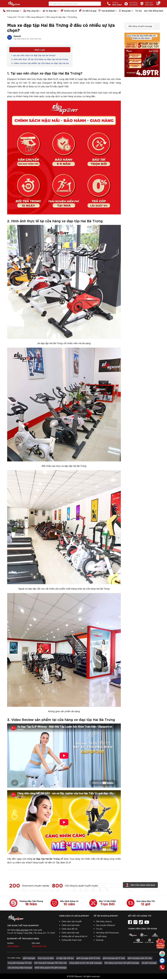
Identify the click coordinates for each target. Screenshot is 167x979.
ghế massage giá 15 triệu (114, 958)
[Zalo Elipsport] (162, 960)
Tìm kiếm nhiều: (14, 958)
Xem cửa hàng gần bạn (142, 885)
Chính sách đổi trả (69, 929)
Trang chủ (11, 17)
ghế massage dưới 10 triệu (88, 958)
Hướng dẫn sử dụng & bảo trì (74, 936)
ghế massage (29, 958)
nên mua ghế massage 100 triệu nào (50, 963)
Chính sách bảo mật (70, 932)
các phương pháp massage (20, 967)
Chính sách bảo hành (71, 925)
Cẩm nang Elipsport (35, 17)
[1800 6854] (162, 967)
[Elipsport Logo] (13, 3)
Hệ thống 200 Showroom (107, 932)
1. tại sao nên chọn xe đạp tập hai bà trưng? (33, 55)
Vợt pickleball (108, 10)
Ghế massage (12, 10)
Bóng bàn (126, 10)
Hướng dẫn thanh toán (72, 940)
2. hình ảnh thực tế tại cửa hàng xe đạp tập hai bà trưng (39, 59)
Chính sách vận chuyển (72, 921)
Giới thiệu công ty (104, 921)
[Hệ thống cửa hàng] (162, 954)
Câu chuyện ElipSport (105, 925)
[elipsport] (133, 935)
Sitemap (99, 940)
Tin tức (138, 10)
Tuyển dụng (101, 936)
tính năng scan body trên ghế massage (122, 963)
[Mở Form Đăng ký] (160, 944)
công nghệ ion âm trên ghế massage (85, 963)
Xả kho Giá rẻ (70, 10)
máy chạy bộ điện (46, 958)
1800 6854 (13, 946)
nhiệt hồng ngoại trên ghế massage (50, 967)
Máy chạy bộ (32, 10)
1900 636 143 (39, 946)
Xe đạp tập (51, 10)
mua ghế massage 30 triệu (20, 963)
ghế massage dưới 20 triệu (140, 958)
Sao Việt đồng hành (153, 10)
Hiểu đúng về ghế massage (140, 26)
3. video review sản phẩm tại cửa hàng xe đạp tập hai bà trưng (39, 63)
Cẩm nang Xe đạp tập (55, 17)
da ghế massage (149, 963)
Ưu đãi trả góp (89, 10)
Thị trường (72, 17)
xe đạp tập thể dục (65, 958)
